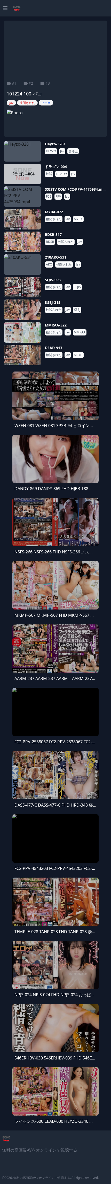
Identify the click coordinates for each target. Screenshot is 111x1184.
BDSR (50, 242)
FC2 (48, 197)
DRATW (61, 174)
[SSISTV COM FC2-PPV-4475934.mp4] (22, 196)
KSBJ (77, 310)
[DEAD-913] (22, 355)
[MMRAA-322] (22, 332)
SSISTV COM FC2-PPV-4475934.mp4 (76, 189)
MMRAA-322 (56, 325)
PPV (58, 197)
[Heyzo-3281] (22, 151)
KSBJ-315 (52, 302)
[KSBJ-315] (22, 309)
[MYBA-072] (22, 219)
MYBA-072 (54, 211)
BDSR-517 (53, 234)
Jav (62, 151)
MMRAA (79, 332)
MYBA (78, 219)
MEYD (78, 355)
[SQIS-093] (22, 287)
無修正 (73, 151)
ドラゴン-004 (56, 166)
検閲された (53, 219)
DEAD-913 (53, 347)
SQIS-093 (53, 279)
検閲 (49, 174)
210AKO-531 (55, 257)
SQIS (77, 287)
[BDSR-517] (22, 242)
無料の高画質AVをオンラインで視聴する (41, 1178)
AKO (49, 264)
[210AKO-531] (22, 264)
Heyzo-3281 (55, 144)
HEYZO (51, 151)
